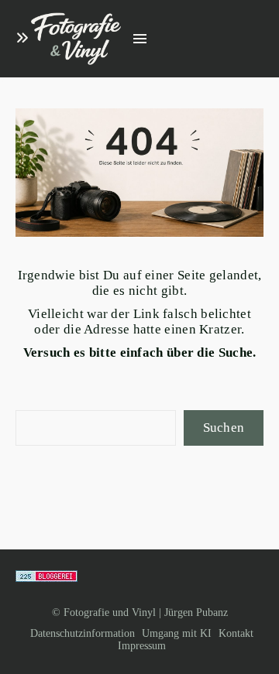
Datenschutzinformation (82, 633)
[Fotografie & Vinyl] (76, 39)
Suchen (224, 427)
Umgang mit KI (177, 633)
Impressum (142, 646)
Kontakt (236, 633)
